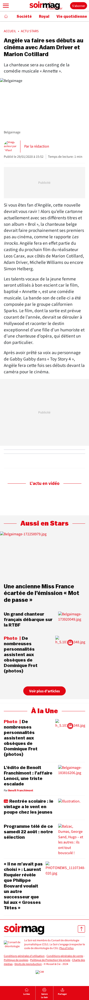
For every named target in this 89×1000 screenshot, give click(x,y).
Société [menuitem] (24, 16)
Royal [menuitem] (44, 16)
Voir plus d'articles (44, 691)
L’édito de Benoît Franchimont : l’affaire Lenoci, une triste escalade (28, 775)
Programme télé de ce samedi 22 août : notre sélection (28, 832)
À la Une (44, 711)
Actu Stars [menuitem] (30, 31)
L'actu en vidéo (45, 483)
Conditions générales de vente (65, 956)
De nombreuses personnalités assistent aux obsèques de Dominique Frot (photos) (20, 654)
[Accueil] (6, 16)
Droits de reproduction (28, 964)
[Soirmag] (44, 5)
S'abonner (78, 6)
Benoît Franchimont (20, 791)
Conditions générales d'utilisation (24, 956)
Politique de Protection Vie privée (50, 960)
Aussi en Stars (44, 523)
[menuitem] (27, 993)
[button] (5, 5)
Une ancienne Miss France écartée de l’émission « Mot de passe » (41, 593)
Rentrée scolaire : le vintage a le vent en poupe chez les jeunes (28, 807)
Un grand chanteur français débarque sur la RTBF (28, 619)
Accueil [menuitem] (10, 31)
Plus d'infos (66, 948)
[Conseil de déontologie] (12, 945)
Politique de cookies (16, 960)
